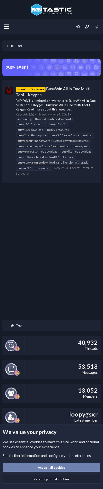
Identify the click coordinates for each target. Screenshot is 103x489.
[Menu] (6, 26)
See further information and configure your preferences (47, 455)
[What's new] (97, 27)
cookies (36, 442)
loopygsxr (83, 414)
